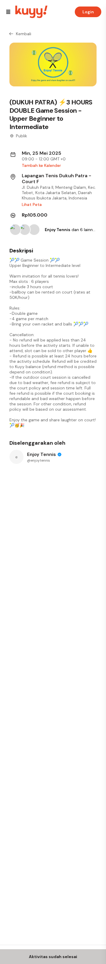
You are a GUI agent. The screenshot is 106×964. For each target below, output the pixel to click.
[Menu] (8, 11)
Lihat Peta (32, 204)
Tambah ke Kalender (41, 165)
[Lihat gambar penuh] (53, 64)
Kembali (23, 33)
